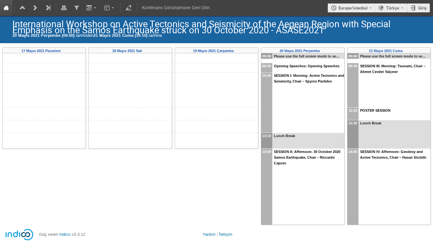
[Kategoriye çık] (22, 8)
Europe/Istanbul (353, 8)
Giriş (422, 8)
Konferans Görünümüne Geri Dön (176, 8)
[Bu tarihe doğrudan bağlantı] (65, 51)
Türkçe (392, 8)
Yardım (209, 234)
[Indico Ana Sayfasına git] (6, 8)
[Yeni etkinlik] (35, 8)
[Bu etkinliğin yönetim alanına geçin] (128, 8)
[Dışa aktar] (92, 8)
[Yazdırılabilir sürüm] (64, 8)
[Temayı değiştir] (110, 8)
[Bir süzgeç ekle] (76, 8)
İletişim (225, 234)
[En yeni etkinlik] (48, 8)
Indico (64, 234)
